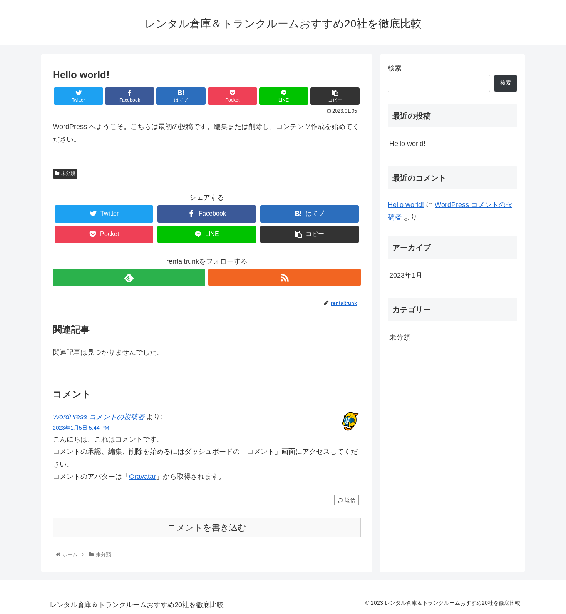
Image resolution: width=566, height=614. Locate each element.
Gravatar (142, 476)
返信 (349, 500)
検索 (395, 68)
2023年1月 (405, 275)
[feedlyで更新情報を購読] (129, 277)
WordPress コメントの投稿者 (98, 417)
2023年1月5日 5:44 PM (81, 428)
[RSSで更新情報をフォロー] (284, 277)
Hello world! (407, 143)
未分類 (68, 173)
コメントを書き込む (206, 527)
